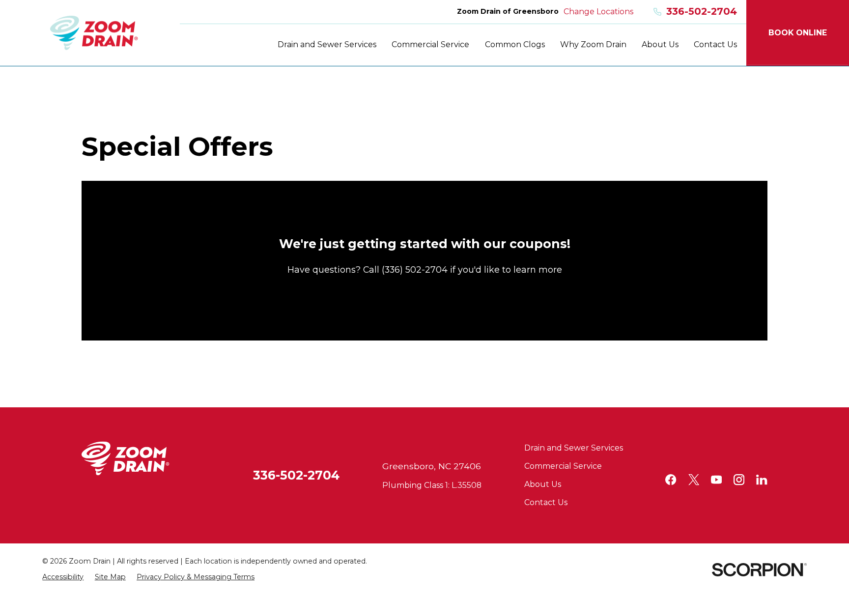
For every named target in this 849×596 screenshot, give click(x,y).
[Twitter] (693, 479)
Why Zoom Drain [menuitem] (593, 44)
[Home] (94, 33)
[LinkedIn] (761, 479)
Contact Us (545, 502)
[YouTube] (716, 479)
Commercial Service (563, 466)
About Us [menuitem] (660, 44)
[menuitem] (63, 577)
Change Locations (598, 11)
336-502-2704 (701, 11)
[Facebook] (670, 479)
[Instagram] (739, 479)
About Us (542, 484)
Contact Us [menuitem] (715, 44)
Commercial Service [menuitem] (430, 44)
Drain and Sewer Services (573, 448)
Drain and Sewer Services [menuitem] (327, 44)
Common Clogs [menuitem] (515, 44)
